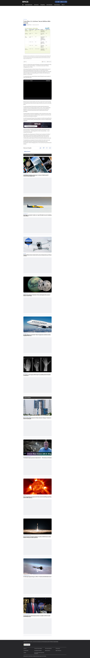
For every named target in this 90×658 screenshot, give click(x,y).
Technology (25, 19)
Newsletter (49, 61)
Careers (25, 652)
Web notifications (58, 650)
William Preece (29, 24)
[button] (64, 1)
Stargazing (42, 4)
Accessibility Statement (38, 650)
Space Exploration (28, 4)
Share (26, 61)
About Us (25, 648)
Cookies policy (26, 650)
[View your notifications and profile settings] (61, 2)
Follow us (44, 61)
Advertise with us (47, 650)
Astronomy (36, 4)
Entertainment (49, 4)
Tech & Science (57, 4)
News (24, 24)
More (63, 4)
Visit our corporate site (54, 641)
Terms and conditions (48, 648)
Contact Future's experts (38, 648)
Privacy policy (58, 648)
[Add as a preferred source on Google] (27, 645)
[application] (37, 90)
